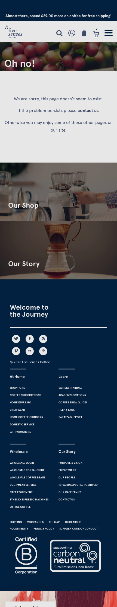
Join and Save (86, 318)
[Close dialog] (112, 268)
